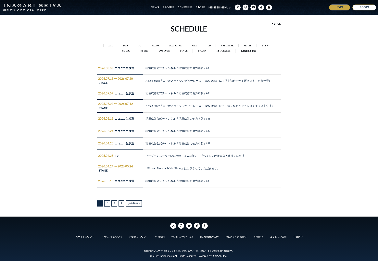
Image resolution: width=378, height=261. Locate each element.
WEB (194, 46)
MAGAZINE (175, 46)
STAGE (184, 51)
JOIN (339, 7)
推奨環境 (258, 236)
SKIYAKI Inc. (220, 255)
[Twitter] (238, 7)
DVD (125, 46)
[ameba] (269, 7)
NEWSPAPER (224, 51)
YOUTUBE (164, 51)
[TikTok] (261, 7)
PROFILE (168, 7)
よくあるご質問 (278, 236)
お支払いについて (138, 236)
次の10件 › (134, 203)
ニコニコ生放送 (248, 51)
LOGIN (364, 7)
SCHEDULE (185, 7)
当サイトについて (84, 236)
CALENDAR (227, 46)
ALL (110, 46)
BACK (277, 23)
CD (209, 46)
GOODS (126, 51)
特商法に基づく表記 (182, 236)
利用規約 (160, 236)
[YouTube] (253, 7)
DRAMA (202, 51)
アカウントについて (111, 236)
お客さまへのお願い (236, 236)
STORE (200, 7)
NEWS (155, 7)
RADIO (155, 46)
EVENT (266, 46)
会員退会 (298, 236)
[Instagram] (245, 7)
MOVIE (248, 46)
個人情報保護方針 (209, 236)
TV (139, 46)
